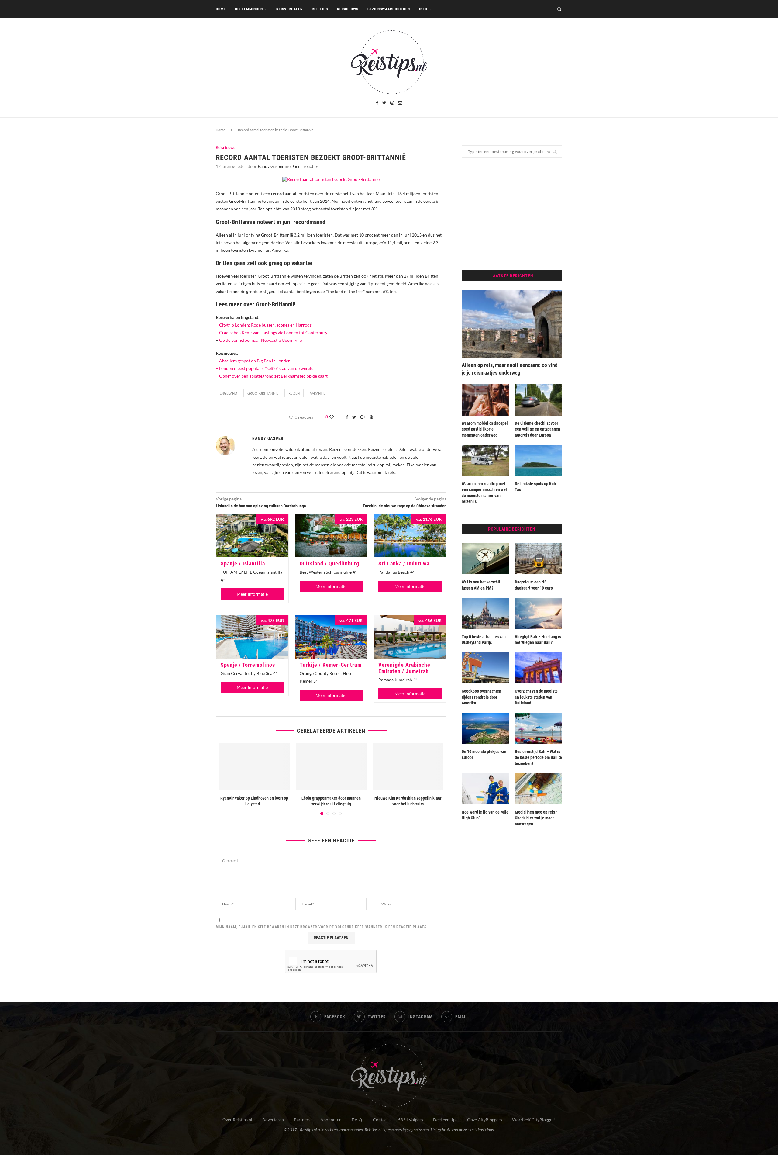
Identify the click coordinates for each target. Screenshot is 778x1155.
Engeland (228, 393)
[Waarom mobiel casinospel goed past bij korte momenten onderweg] (485, 399)
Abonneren (331, 1119)
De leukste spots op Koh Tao (535, 486)
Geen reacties (305, 166)
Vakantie (317, 393)
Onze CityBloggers (484, 1119)
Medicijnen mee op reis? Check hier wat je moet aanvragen (536, 818)
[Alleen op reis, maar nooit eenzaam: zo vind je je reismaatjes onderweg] (512, 324)
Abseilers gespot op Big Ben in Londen (255, 360)
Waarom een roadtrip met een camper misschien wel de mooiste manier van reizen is (484, 492)
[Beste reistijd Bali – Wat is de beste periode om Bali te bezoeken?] (538, 728)
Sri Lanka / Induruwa (403, 563)
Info (423, 9)
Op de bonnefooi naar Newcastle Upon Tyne (260, 340)
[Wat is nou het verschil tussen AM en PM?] (485, 558)
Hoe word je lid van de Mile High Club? (485, 815)
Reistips (320, 9)
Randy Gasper (271, 166)
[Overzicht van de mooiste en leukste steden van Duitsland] (538, 667)
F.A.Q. (357, 1119)
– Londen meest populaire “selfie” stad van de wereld (265, 368)
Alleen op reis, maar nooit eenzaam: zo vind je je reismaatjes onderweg (510, 369)
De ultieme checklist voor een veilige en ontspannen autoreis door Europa (537, 429)
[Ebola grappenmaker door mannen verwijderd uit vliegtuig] (331, 766)
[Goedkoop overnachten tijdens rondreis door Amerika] (485, 667)
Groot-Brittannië (262, 393)
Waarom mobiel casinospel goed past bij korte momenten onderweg (485, 429)
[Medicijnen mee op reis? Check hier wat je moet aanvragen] (538, 788)
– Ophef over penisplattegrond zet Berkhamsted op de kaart (272, 376)
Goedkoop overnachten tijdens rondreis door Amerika (481, 697)
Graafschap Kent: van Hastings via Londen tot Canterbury (273, 332)
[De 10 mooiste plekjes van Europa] (485, 728)
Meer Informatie (252, 594)
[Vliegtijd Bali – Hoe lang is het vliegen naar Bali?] (538, 613)
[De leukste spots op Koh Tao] (538, 460)
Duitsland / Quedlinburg (329, 563)
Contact (380, 1119)
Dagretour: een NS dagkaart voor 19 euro (534, 584)
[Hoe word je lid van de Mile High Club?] (485, 788)
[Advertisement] (512, 214)
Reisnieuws (347, 9)
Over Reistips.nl (237, 1119)
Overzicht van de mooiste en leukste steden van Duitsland (536, 697)
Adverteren (273, 1119)
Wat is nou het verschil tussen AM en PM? (481, 584)
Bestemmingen (249, 9)
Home (221, 9)
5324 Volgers (410, 1119)
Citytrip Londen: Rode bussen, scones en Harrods (265, 324)
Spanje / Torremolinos (248, 665)
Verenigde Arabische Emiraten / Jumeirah (404, 668)
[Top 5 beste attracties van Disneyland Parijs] (485, 613)
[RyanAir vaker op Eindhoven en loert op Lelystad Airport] (254, 766)
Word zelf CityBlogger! (534, 1119)
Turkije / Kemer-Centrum (331, 665)
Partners (302, 1119)
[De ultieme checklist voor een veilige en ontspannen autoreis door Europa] (538, 399)
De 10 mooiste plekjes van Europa (484, 754)
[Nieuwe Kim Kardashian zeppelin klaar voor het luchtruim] (408, 766)
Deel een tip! (445, 1119)
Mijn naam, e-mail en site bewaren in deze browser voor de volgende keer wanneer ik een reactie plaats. (322, 927)
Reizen (294, 393)
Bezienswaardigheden (388, 9)
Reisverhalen (289, 9)
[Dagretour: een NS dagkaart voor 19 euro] (538, 558)
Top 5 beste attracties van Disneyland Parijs (484, 639)
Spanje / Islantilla (243, 563)
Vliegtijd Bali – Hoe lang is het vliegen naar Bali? (538, 639)
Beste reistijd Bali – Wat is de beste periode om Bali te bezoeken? (538, 757)
